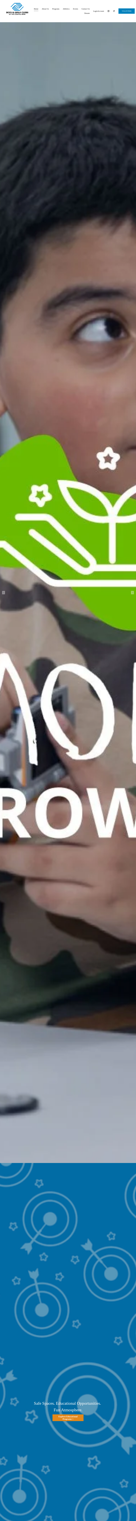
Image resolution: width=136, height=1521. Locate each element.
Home (36, 9)
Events (75, 9)
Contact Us (85, 9)
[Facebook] (114, 11)
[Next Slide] (132, 592)
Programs (55, 9)
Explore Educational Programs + (68, 1417)
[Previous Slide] (3, 592)
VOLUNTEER (126, 11)
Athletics (66, 9)
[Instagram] (108, 11)
